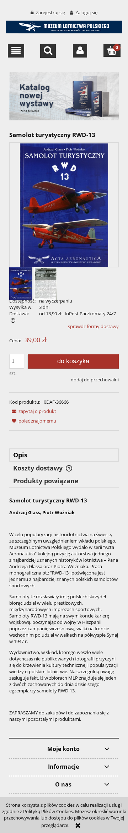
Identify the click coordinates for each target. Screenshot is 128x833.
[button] (16, 51)
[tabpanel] (64, 615)
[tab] (64, 455)
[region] (64, 96)
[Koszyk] (112, 50)
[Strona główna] (64, 26)
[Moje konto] (80, 51)
